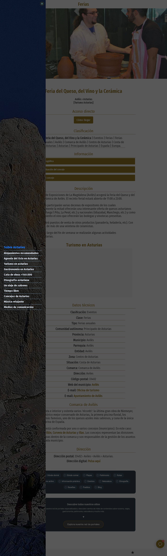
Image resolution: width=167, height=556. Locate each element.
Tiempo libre (11, 290)
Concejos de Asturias (16, 296)
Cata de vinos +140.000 (18, 274)
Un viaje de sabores (16, 285)
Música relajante (14, 301)
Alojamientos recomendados (21, 253)
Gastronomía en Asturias (19, 269)
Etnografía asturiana (16, 280)
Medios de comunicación (18, 307)
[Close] (42, 4)
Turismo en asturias (16, 263)
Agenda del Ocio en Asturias (21, 258)
